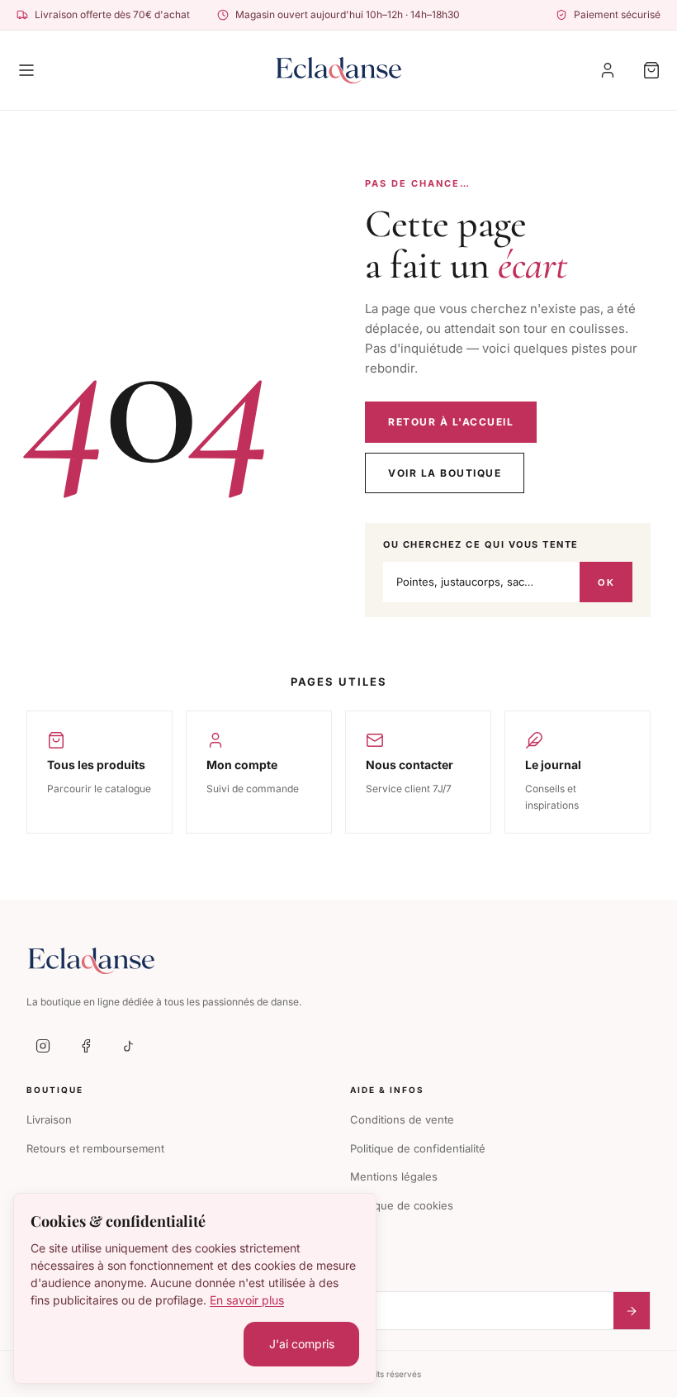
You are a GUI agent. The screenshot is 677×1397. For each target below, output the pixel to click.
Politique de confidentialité (417, 1148)
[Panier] (651, 70)
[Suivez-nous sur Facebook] (85, 1045)
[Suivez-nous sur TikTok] (128, 1045)
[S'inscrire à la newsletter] (631, 1310)
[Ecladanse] (339, 70)
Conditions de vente (402, 1119)
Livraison (49, 1119)
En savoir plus (247, 1300)
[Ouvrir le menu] (26, 70)
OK (606, 582)
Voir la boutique (444, 473)
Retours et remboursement (95, 1148)
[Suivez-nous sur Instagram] (42, 1045)
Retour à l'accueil (451, 422)
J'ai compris (301, 1344)
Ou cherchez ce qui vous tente (481, 544)
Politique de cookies (401, 1205)
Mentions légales (394, 1176)
